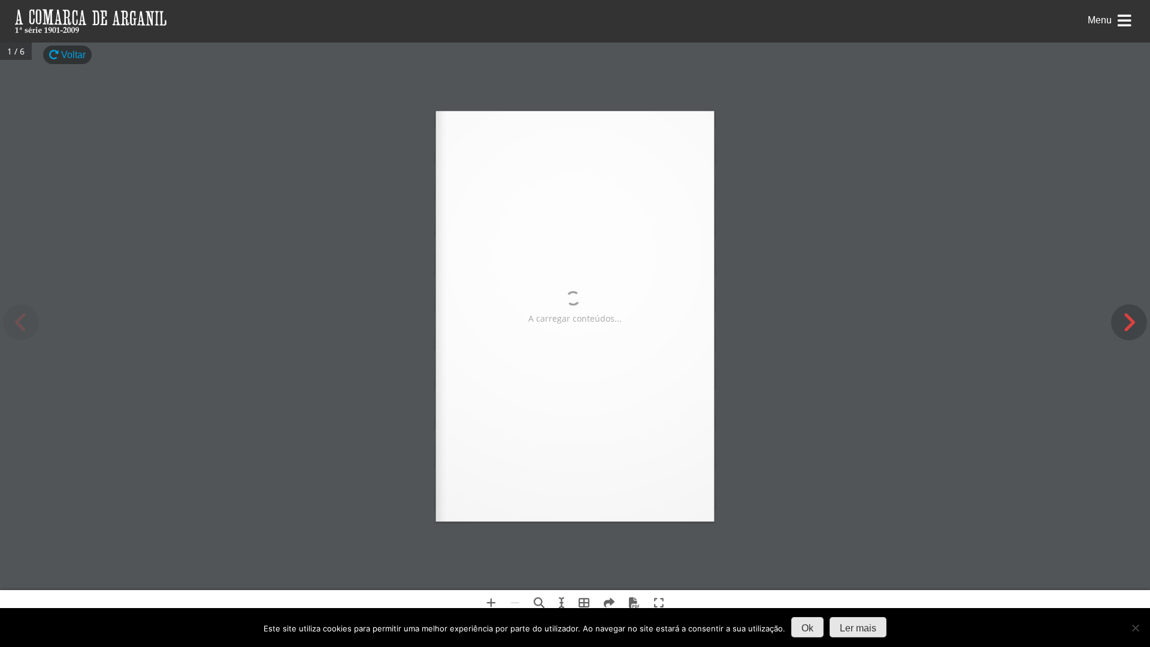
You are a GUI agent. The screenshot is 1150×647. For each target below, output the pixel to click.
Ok (807, 628)
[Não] (1135, 628)
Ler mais (858, 628)
